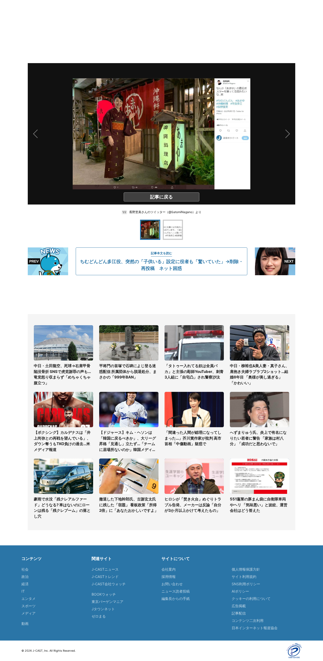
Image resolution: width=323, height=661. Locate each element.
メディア (28, 613)
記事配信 (239, 613)
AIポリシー (240, 591)
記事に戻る (161, 196)
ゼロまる (99, 616)
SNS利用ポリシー (246, 584)
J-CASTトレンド (105, 576)
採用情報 (169, 576)
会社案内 (169, 569)
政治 (25, 576)
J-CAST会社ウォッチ (109, 584)
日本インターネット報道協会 (255, 628)
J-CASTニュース (105, 569)
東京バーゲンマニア (107, 601)
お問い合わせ (172, 584)
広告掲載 (239, 606)
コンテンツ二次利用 (247, 620)
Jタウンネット (103, 609)
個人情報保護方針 (246, 569)
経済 (25, 584)
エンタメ (28, 598)
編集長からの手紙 (176, 598)
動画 (25, 623)
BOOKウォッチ (104, 594)
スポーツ (28, 606)
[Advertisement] (161, 294)
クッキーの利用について (251, 598)
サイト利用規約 (244, 576)
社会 (25, 569)
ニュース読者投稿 (176, 591)
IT (23, 591)
